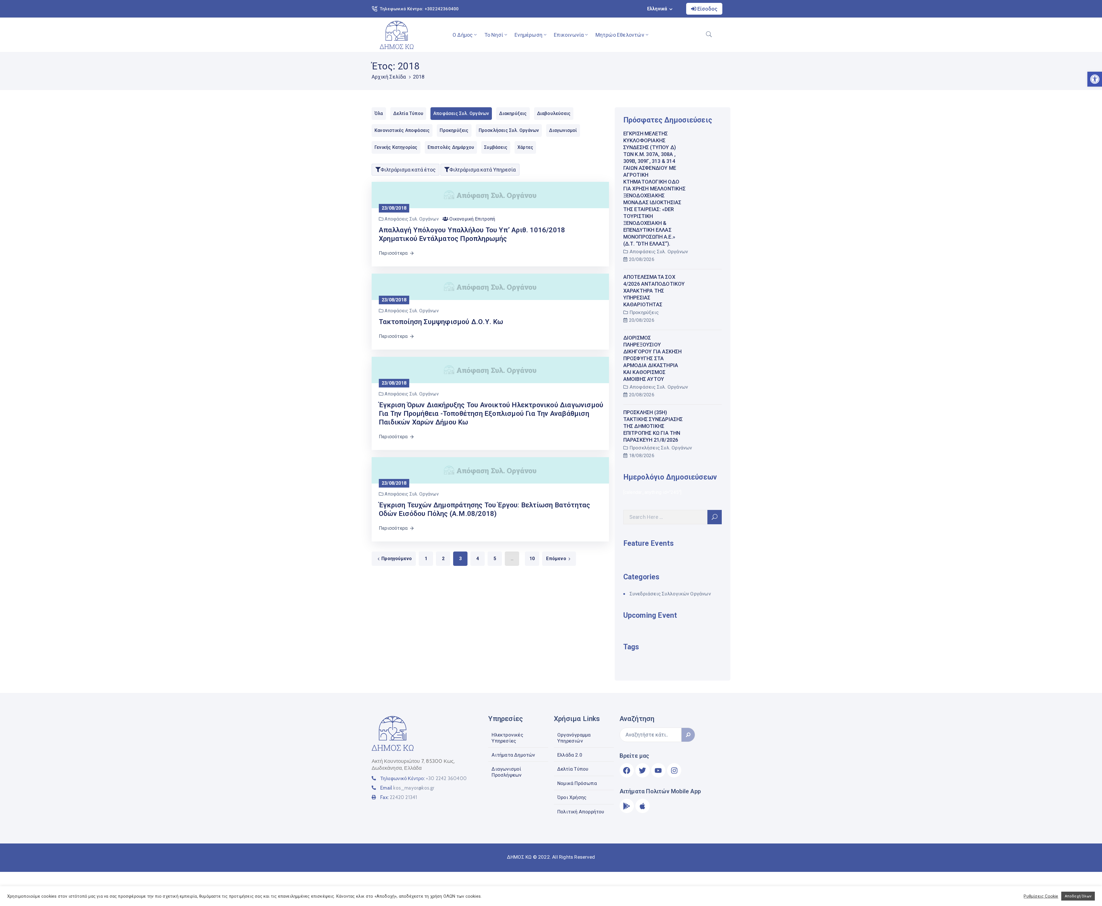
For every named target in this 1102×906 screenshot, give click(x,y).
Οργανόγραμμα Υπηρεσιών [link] (574, 737)
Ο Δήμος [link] (463, 35)
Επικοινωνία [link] (569, 35)
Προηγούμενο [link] (396, 558)
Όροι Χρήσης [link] (571, 797)
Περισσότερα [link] (393, 253)
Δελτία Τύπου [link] (572, 769)
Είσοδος (706, 9)
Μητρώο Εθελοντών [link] (619, 35)
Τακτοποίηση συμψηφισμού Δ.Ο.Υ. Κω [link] (441, 322)
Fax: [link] (398, 797)
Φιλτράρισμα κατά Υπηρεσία (482, 170)
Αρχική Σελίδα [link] (389, 77)
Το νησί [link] (493, 35)
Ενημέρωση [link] (528, 35)
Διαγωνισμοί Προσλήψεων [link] (506, 772)
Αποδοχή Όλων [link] (1078, 896)
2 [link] (443, 558)
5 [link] (495, 558)
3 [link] (460, 558)
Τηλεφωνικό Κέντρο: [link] (423, 778)
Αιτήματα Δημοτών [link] (513, 755)
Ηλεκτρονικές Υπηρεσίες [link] (507, 737)
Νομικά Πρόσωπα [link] (577, 783)
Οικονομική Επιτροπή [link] (472, 219)
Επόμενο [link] (556, 558)
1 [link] (426, 558)
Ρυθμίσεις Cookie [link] (1041, 896)
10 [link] (532, 558)
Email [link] (407, 788)
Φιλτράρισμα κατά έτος (408, 170)
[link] (397, 35)
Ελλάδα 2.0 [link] (569, 755)
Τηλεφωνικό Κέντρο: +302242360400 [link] (419, 8)
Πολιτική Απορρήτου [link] (580, 812)
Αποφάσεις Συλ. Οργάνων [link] (659, 251)
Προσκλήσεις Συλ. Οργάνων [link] (661, 448)
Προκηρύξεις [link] (644, 312)
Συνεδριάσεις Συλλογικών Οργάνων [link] (670, 594)
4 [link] (477, 558)
